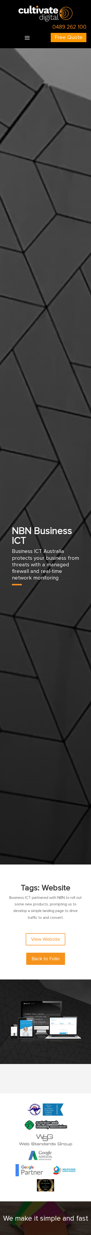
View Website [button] (45, 939)
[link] (45, 20)
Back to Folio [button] (46, 959)
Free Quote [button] (69, 37)
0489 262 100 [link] (69, 27)
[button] (27, 37)
